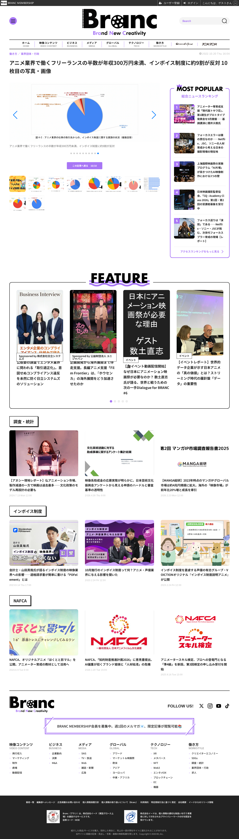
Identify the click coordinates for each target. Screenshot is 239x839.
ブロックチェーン (163, 777)
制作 (14, 763)
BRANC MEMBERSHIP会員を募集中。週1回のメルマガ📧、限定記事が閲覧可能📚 (119, 726)
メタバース (159, 758)
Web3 (156, 767)
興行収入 (17, 753)
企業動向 (57, 753)
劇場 (14, 767)
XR (155, 753)
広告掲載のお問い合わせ (69, 802)
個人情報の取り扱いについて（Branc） (119, 802)
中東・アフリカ (121, 777)
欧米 (115, 763)
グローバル (112, 44)
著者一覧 (30, 802)
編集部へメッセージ (46, 802)
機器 (155, 787)
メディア (92, 44)
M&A (54, 763)
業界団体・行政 (200, 767)
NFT (155, 763)
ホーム (26, 44)
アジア (116, 767)
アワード (117, 753)
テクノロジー (136, 44)
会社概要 (182, 802)
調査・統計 (23, 421)
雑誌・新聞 (87, 767)
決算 (54, 758)
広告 (83, 772)
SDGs (195, 758)
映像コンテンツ (48, 44)
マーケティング (20, 758)
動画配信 (17, 772)
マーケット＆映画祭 (123, 758)
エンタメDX (159, 772)
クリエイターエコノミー (205, 753)
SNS (83, 753)
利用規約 (144, 802)
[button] (32, 115)
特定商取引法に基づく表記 (163, 802)
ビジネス (72, 44)
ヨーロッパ (119, 772)
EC (154, 782)
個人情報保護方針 (91, 802)
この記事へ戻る (84, 165)
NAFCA (20, 600)
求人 (194, 772)
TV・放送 (86, 758)
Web (83, 763)
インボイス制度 (27, 511)
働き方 (159, 44)
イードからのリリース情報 (201, 802)
